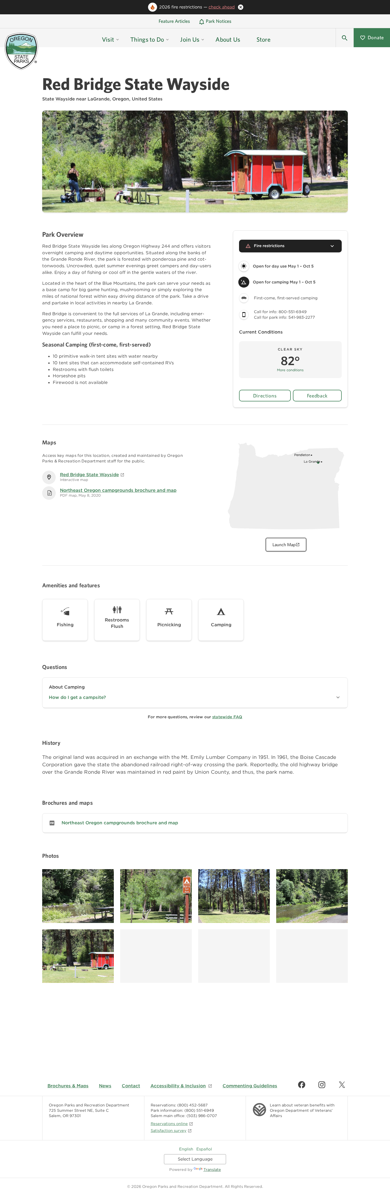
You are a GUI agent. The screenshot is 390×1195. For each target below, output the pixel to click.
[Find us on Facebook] (301, 1085)
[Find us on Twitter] (342, 1085)
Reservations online (169, 1123)
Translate (212, 1169)
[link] (195, 823)
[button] (344, 37)
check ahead (222, 7)
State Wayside (58, 99)
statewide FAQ (227, 717)
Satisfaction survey (169, 1130)
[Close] (240, 7)
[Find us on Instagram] (322, 1085)
